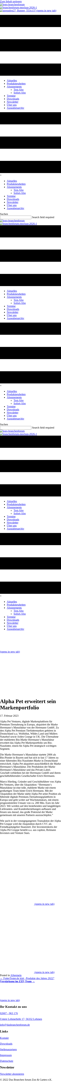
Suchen (4, 214)
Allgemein (16, 975)
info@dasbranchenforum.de (15, 1024)
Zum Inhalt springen (11, 1)
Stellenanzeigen (8, 1049)
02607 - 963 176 (9, 1013)
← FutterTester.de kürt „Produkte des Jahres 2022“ (27, 978)
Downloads (6, 1043)
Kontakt (4, 1038)
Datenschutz (6, 1060)
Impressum (6, 1055)
